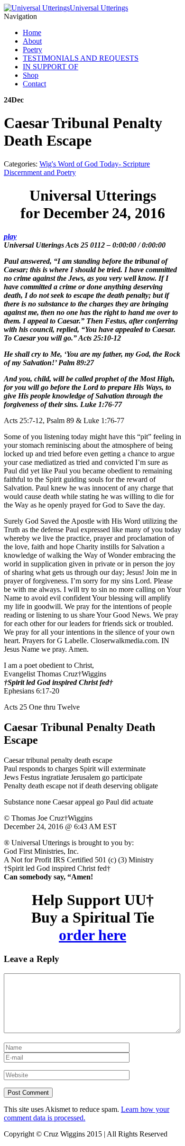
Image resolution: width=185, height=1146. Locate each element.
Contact (34, 84)
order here (92, 934)
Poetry (32, 50)
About (32, 41)
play (10, 236)
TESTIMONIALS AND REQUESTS (81, 58)
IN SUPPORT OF (50, 67)
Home (32, 32)
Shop (30, 75)
